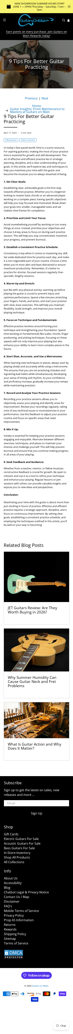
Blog (7, 887)
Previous (31, 98)
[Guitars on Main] (36, 20)
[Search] (63, 20)
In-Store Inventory (17, 853)
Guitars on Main (40, 985)
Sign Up (36, 813)
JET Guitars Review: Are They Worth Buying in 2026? (32, 610)
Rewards (10, 929)
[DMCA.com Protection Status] (13, 958)
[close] (69, 7)
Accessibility (13, 883)
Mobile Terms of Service (21, 911)
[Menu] (4, 20)
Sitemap (10, 939)
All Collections (14, 862)
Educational (11, 140)
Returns (10, 925)
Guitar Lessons (28, 140)
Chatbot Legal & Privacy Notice (26, 892)
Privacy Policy (14, 915)
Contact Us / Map (16, 897)
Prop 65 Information (19, 920)
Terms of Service (16, 943)
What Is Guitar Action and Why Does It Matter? (34, 746)
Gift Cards (11, 834)
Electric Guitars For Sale (21, 839)
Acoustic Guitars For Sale (22, 843)
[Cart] (68, 20)
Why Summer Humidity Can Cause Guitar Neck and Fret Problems (32, 681)
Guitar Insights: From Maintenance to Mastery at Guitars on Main (37, 111)
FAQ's (8, 906)
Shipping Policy (15, 934)
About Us (11, 878)
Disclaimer (11, 901)
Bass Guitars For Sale (19, 848)
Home (36, 106)
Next (44, 98)
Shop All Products (17, 857)
